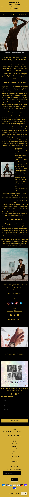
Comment (5, 409)
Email (4, 405)
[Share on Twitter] (14, 315)
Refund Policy (14, 461)
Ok (23, 473)
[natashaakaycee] (8, 303)
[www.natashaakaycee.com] (12, 303)
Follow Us (14, 449)
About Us (14, 444)
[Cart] (27, 5)
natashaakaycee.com (18, 52)
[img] (8, 435)
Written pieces (18, 311)
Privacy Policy (14, 458)
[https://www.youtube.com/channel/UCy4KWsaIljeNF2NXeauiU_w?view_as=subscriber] (16, 303)
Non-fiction (10, 311)
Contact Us (14, 446)
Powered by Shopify (14, 493)
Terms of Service (14, 456)
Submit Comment (14, 420)
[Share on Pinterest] (18, 315)
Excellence (23, 432)
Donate (15, 451)
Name (4, 400)
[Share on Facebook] (11, 315)
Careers (14, 453)
